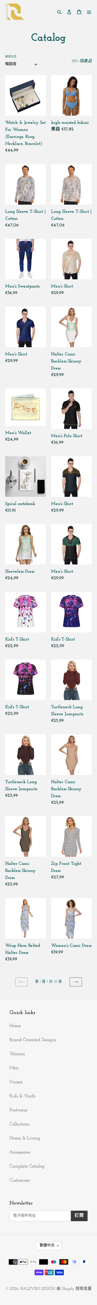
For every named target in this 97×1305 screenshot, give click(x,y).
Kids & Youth (22, 1096)
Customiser (19, 1180)
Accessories (19, 1152)
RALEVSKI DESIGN (37, 1289)
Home (15, 1026)
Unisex (15, 1082)
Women (17, 1054)
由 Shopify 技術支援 (74, 1289)
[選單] (89, 12)
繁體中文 (47, 1245)
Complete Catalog (26, 1166)
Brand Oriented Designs (32, 1040)
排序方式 (10, 56)
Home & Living (24, 1138)
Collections (19, 1124)
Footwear (18, 1110)
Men (14, 1068)
